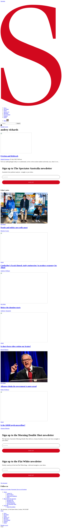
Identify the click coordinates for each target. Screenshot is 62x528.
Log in (6, 126)
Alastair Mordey (5, 428)
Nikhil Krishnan (5, 159)
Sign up (31, 182)
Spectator (3, 1)
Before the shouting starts (10, 307)
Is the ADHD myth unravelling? (13, 425)
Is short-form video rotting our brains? (16, 346)
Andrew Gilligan (5, 271)
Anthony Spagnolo (6, 311)
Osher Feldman (5, 389)
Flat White (3, 224)
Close (2, 510)
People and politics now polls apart (14, 228)
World (2, 262)
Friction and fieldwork (9, 156)
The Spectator (4, 483)
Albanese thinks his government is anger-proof (19, 386)
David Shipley (4, 349)
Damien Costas (5, 231)
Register (3, 126)
